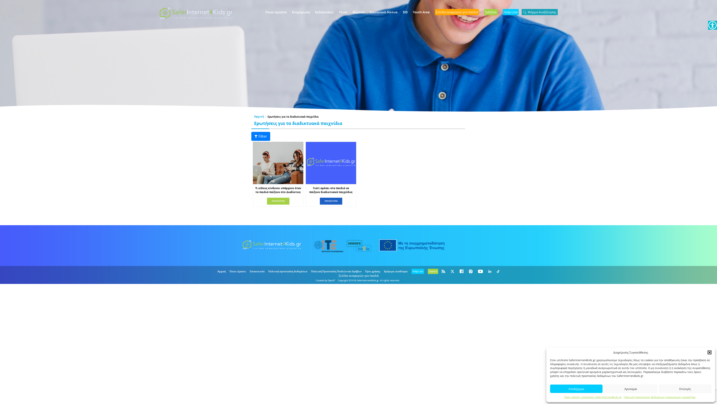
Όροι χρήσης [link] (372, 271)
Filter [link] (262, 136)
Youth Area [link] (421, 12)
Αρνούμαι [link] (630, 389)
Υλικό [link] (343, 12)
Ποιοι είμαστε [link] (276, 12)
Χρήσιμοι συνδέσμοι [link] (396, 271)
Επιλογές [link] (685, 389)
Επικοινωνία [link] (257, 271)
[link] (712, 25)
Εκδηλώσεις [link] (324, 12)
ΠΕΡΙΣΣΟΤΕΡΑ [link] (278, 201)
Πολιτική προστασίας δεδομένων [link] (287, 271)
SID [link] (405, 12)
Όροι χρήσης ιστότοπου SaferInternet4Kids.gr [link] (593, 397)
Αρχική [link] (259, 116)
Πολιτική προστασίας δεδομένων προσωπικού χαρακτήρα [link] (660, 397)
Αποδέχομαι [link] (576, 389)
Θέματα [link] (358, 12)
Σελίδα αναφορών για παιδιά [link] (359, 276)
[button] (709, 352)
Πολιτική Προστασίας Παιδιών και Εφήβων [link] (336, 271)
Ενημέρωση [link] (301, 12)
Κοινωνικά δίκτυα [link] (384, 12)
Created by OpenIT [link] (325, 280)
